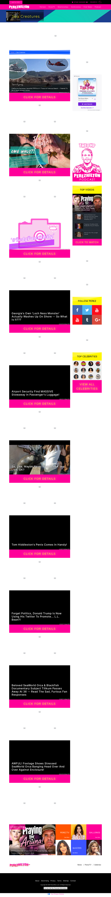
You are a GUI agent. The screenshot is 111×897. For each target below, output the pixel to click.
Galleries (97, 865)
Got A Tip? (16, 2)
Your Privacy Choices (57, 894)
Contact (73, 881)
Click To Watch (87, 242)
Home (12, 52)
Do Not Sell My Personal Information (55, 888)
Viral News (88, 7)
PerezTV (52, 7)
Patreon (43, 7)
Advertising (45, 881)
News (79, 865)
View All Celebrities (87, 386)
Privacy (53, 881)
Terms (59, 881)
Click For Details (40, 97)
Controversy (76, 7)
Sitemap (66, 881)
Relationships (63, 7)
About (37, 881)
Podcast (98, 7)
